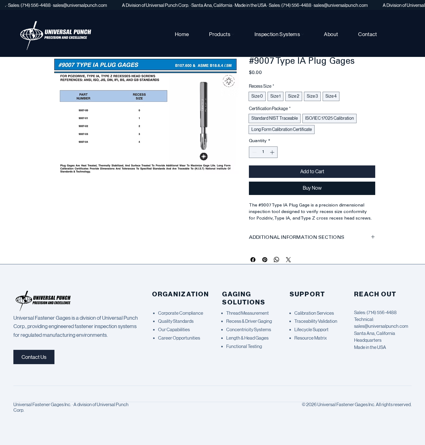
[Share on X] (288, 259)
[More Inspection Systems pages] (302, 34)
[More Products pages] (232, 34)
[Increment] (273, 152)
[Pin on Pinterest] (265, 259)
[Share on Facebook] (253, 259)
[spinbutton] (263, 152)
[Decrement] (254, 152)
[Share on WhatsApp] (276, 259)
